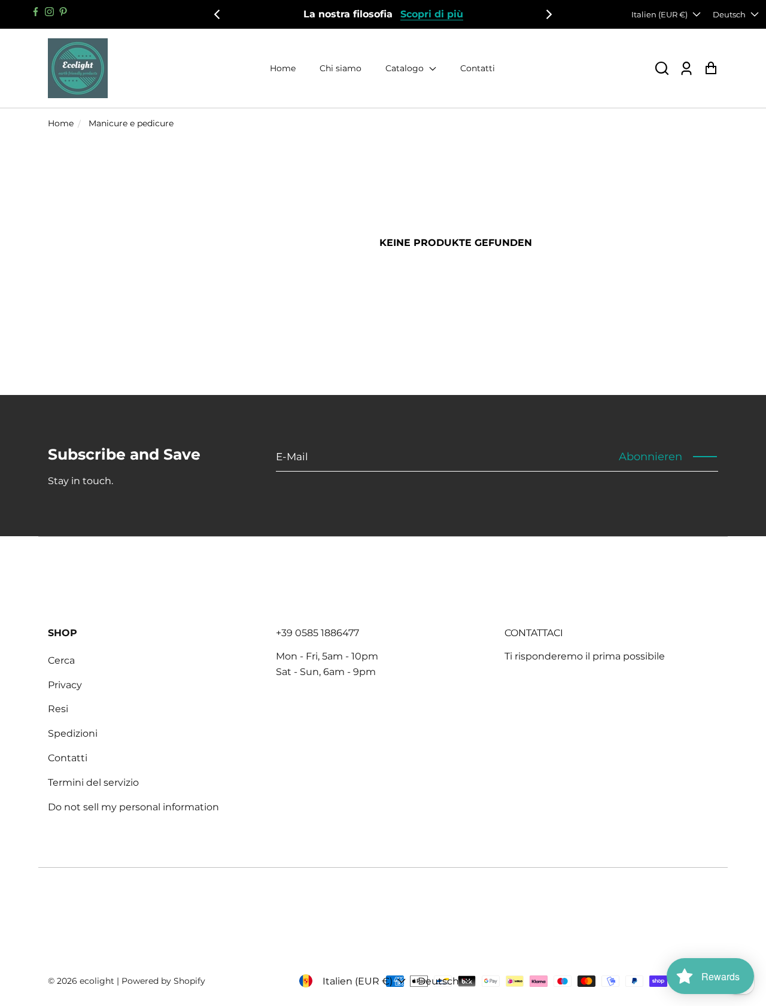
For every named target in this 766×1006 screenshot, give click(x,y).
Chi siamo (340, 68)
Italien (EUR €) (659, 14)
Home (283, 68)
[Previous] (218, 14)
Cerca (61, 660)
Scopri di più (431, 14)
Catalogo (405, 68)
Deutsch (729, 14)
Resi (58, 709)
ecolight (97, 980)
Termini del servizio (93, 782)
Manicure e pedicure (131, 123)
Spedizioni (73, 733)
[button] (662, 68)
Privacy (65, 685)
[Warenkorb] (710, 68)
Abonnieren (650, 456)
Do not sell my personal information (133, 807)
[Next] (548, 14)
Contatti (477, 68)
